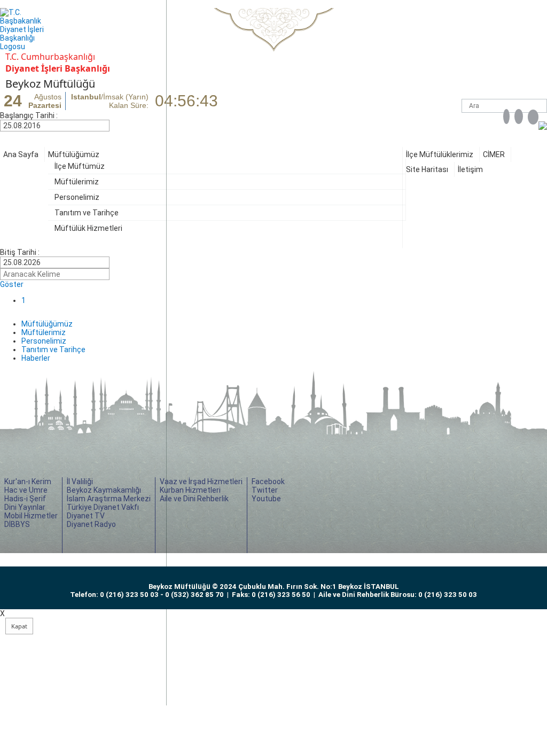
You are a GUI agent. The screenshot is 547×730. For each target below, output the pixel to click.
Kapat (19, 626)
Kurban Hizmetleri (190, 490)
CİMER (494, 154)
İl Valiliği (80, 481)
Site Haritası (427, 169)
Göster (12, 284)
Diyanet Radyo (91, 524)
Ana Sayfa (20, 154)
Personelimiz (76, 197)
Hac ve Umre (26, 490)
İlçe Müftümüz (79, 166)
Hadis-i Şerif (25, 498)
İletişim (470, 169)
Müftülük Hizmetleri (88, 228)
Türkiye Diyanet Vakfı (103, 507)
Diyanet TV (86, 515)
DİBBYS (17, 524)
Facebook (268, 481)
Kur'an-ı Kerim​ (27, 481)
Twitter (265, 490)
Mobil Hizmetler (31, 515)
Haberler (35, 358)
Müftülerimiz (76, 181)
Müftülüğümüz (73, 154)
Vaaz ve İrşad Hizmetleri (201, 481)
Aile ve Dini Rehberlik (194, 498)
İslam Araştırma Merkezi (109, 498)
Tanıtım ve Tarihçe (86, 212)
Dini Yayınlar (24, 507)
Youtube (266, 498)
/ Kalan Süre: (110, 101)
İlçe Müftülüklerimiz (439, 154)
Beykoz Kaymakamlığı (104, 490)
